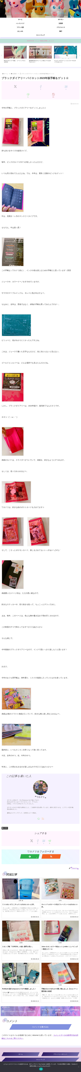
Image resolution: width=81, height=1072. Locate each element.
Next (80, 55)
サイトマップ (40, 1059)
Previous (1, 55)
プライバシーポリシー (60, 1054)
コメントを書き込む (40, 1027)
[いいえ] (79, 1067)
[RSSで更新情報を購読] (43, 818)
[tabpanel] (15, 55)
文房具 (5, 828)
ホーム (21, 1054)
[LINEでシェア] (28, 94)
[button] (75, 590)
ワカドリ (40, 797)
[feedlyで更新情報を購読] (38, 818)
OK (41, 1069)
